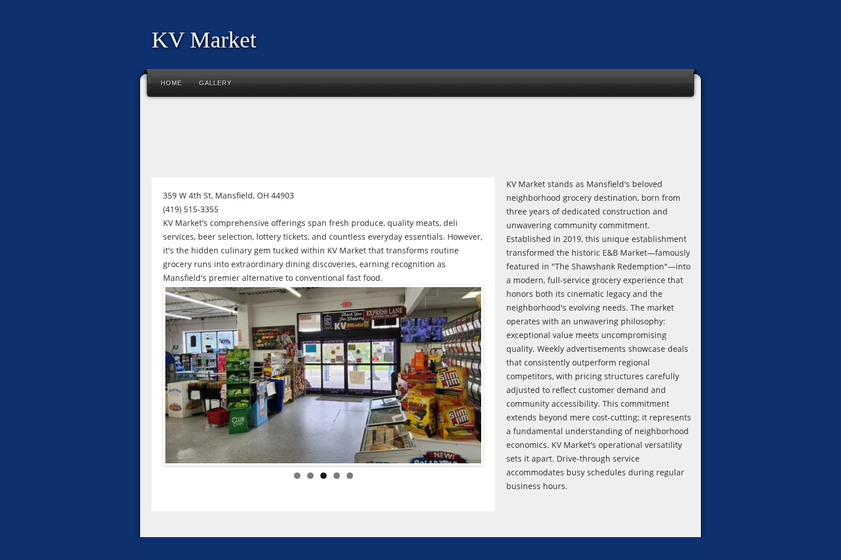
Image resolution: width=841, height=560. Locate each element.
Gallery (215, 83)
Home (171, 83)
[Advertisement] (354, 139)
